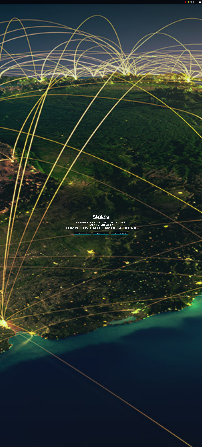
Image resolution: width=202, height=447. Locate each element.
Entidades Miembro (101, 233)
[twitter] (191, 2)
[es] (185, 1)
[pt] (188, 1)
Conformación (83, 233)
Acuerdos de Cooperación (119, 233)
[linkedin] (193, 2)
